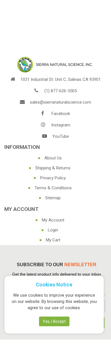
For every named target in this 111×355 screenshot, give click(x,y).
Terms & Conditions (53, 187)
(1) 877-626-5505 (60, 90)
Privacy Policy (53, 177)
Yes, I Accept (54, 321)
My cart (53, 240)
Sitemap (53, 197)
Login (53, 230)
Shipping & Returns (53, 168)
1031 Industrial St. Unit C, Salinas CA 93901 (60, 79)
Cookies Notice (54, 285)
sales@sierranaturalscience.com (60, 102)
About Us (53, 158)
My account (53, 220)
